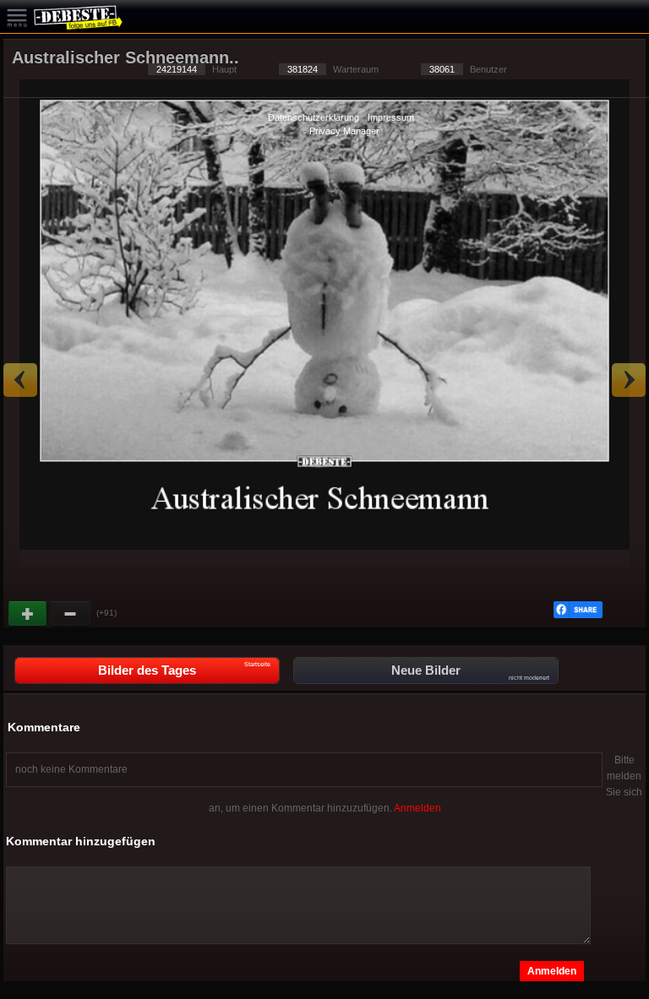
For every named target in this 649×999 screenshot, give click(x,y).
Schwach (71, 613)
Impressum (391, 117)
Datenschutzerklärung (313, 117)
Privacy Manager (344, 131)
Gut (29, 613)
